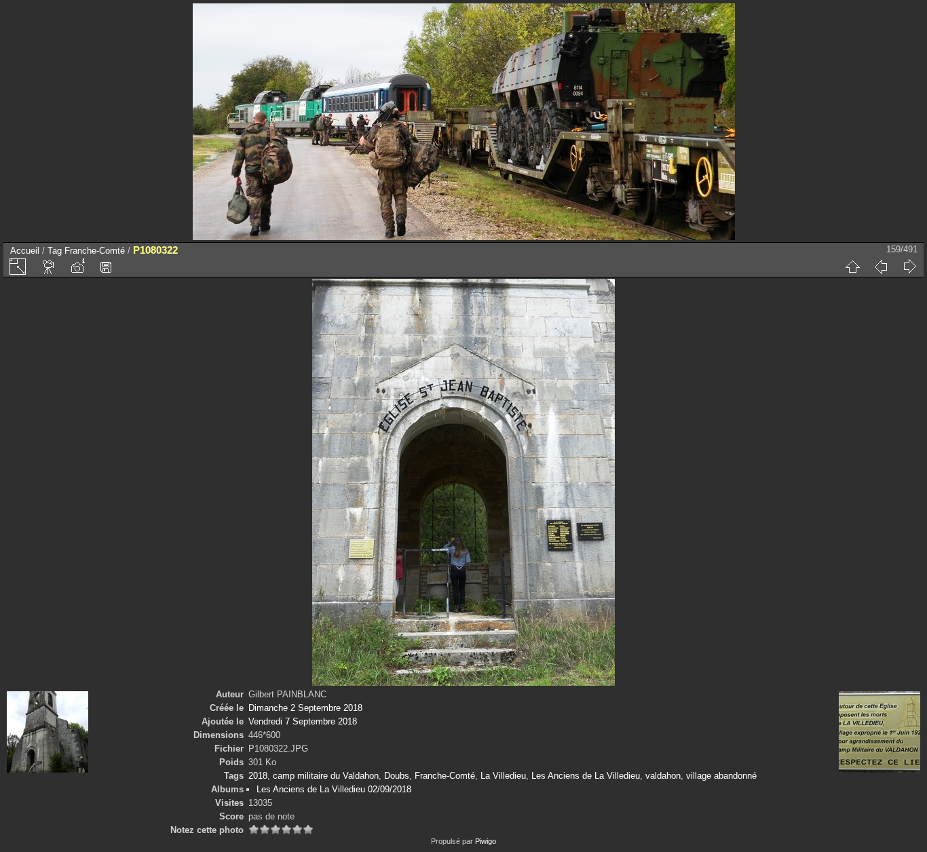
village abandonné (721, 776)
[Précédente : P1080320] (881, 266)
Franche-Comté (94, 251)
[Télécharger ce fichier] (106, 266)
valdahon (663, 776)
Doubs (396, 776)
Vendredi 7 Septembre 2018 (302, 721)
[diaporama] (49, 266)
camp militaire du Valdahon (326, 776)
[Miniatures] (852, 266)
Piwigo (485, 841)
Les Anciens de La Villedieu (585, 776)
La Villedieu (503, 776)
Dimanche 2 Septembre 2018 (305, 708)
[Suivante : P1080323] (909, 266)
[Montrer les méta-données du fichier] (77, 266)
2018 (257, 776)
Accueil (24, 251)
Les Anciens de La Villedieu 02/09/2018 (334, 789)
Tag (55, 251)
